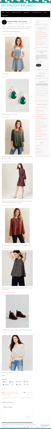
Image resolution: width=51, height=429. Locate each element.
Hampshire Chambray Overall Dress (9, 34)
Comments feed (39, 151)
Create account (39, 145)
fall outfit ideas (11, 392)
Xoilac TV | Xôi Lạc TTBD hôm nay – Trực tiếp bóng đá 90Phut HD (42, 127)
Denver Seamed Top (6, 117)
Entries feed (38, 149)
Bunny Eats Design (40, 110)
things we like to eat (16, 12)
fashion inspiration (15, 393)
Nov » (39, 98)
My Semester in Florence (41, 107)
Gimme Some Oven (40, 123)
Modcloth (6, 394)
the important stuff (36, 12)
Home (3, 12)
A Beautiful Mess (39, 116)
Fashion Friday (14, 23)
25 (46, 93)
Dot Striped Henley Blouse (7, 332)
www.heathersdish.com (41, 130)
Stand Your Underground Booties (8, 292)
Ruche (9, 394)
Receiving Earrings (5, 76)
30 (43, 95)
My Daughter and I (18, 5)
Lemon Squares (39, 30)
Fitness (45, 12)
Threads (37, 112)
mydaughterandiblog (28, 23)
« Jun (37, 98)
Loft (2, 394)
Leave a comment (28, 392)
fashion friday (8, 393)
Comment (28, 416)
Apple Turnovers (39, 41)
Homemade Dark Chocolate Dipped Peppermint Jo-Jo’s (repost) (41, 38)
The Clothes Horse (40, 121)
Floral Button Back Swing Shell (8, 248)
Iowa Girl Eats (39, 136)
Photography (5, 15)
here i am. (38, 108)
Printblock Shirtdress (6, 161)
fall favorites (5, 392)
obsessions (26, 12)
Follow (38, 65)
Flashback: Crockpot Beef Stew (26, 397)
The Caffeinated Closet (40, 114)
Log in (37, 147)
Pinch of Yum (38, 132)
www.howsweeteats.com (41, 134)
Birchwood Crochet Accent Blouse (9, 205)
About (7, 12)
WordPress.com (39, 153)
